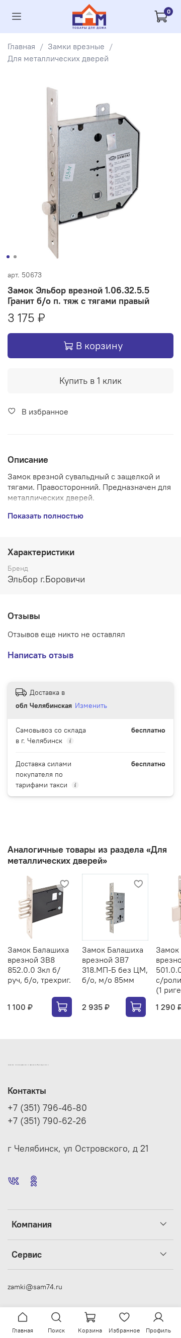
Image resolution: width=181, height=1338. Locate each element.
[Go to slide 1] (8, 256)
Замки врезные (76, 46)
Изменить (91, 705)
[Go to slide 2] (15, 256)
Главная (21, 46)
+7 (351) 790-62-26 (47, 1120)
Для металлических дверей (58, 58)
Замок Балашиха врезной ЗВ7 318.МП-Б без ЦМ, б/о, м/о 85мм (115, 965)
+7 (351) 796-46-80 (47, 1107)
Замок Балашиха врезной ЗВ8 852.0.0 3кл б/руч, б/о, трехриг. (39, 965)
